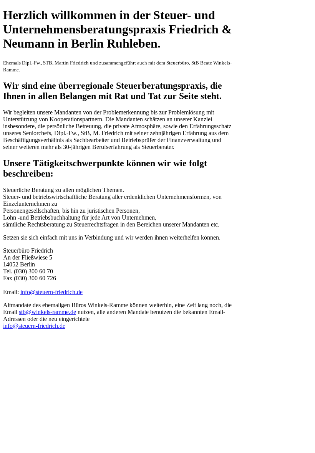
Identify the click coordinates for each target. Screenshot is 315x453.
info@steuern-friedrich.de (51, 292)
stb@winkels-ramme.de (47, 312)
